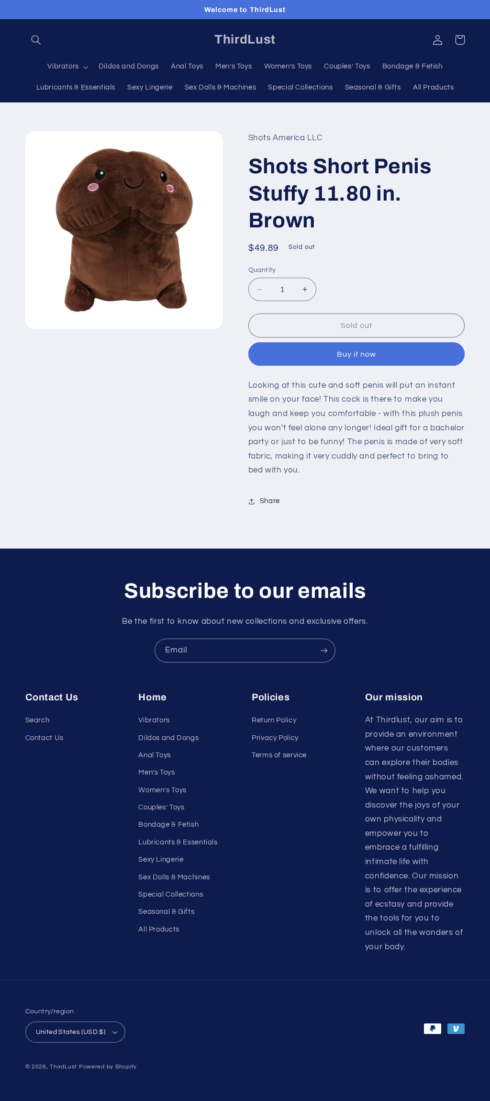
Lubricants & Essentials (178, 842)
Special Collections (170, 894)
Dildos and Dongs (168, 737)
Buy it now (357, 354)
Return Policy (274, 720)
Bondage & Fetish (168, 824)
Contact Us (44, 737)
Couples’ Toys (161, 807)
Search (37, 720)
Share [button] (270, 501)
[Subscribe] (324, 650)
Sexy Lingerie (160, 859)
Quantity (262, 270)
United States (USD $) (71, 1032)
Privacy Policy (275, 737)
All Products (158, 929)
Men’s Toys (156, 772)
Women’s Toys (162, 790)
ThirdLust (63, 1066)
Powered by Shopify (108, 1066)
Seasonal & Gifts (166, 911)
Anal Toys (154, 755)
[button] (36, 40)
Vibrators (154, 720)
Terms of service (279, 755)
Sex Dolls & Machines (174, 877)
